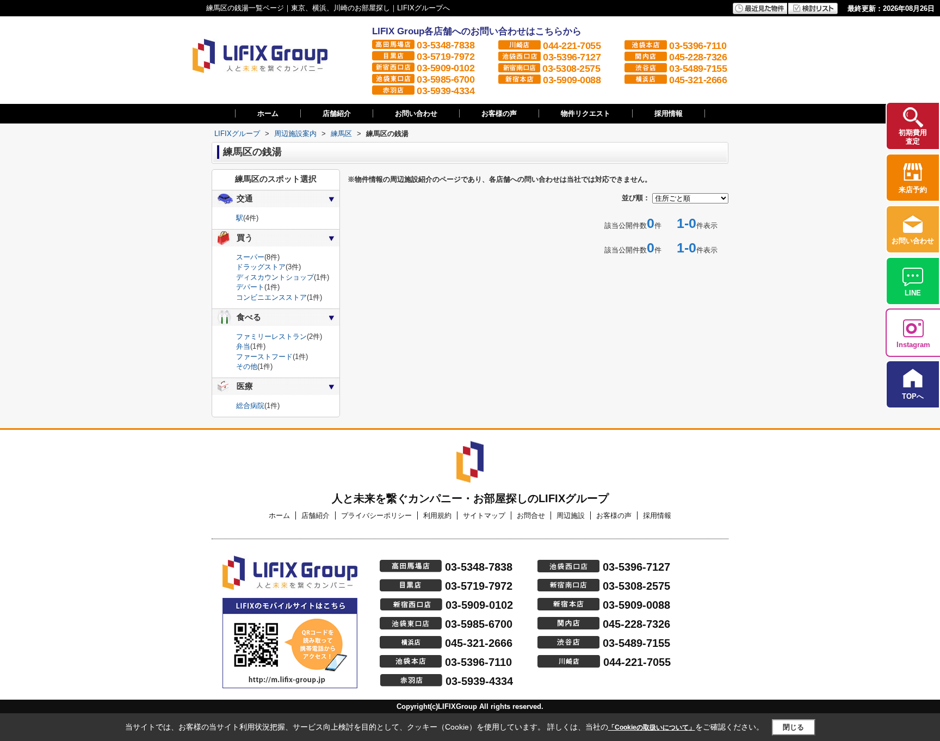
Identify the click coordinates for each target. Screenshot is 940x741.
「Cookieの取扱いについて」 (651, 727)
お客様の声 (499, 113)
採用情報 (668, 113)
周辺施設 (570, 515)
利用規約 (437, 515)
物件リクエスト (585, 113)
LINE (913, 293)
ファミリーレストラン (271, 336)
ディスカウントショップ (275, 277)
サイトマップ (484, 515)
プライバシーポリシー (376, 515)
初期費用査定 (913, 136)
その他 (246, 366)
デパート (250, 287)
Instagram (913, 345)
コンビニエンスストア (271, 297)
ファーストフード (264, 357)
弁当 (243, 346)
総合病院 (250, 406)
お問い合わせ (416, 113)
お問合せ (531, 515)
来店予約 (913, 190)
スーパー (250, 257)
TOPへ (913, 396)
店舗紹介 (337, 113)
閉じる (793, 727)
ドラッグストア (261, 267)
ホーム (268, 113)
